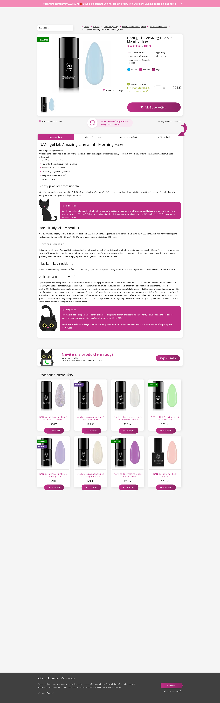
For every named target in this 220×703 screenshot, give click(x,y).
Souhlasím (171, 685)
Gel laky (96, 26)
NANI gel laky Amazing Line (134, 26)
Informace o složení (128, 137)
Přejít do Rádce (168, 358)
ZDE (48, 289)
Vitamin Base (83, 253)
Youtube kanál (152, 214)
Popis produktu (55, 137)
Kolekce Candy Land (158, 26)
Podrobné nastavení (171, 691)
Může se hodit (164, 137)
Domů (86, 26)
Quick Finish (134, 253)
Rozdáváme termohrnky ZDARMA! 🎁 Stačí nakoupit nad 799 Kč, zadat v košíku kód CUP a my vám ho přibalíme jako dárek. (109, 4)
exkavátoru (60, 295)
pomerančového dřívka (81, 295)
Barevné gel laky (111, 26)
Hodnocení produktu (92, 137)
